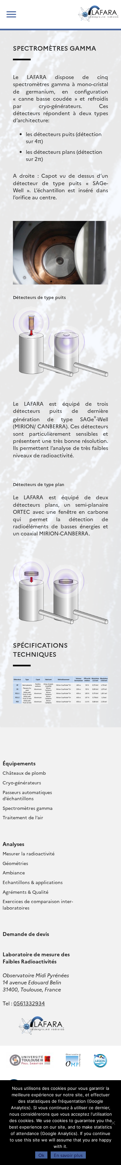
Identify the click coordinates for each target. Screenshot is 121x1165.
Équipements (19, 763)
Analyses (13, 843)
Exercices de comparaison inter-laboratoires (38, 904)
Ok (41, 1155)
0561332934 (29, 1003)
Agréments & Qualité (25, 892)
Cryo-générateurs (22, 782)
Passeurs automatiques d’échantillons (27, 795)
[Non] (113, 1123)
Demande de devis (26, 933)
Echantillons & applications (33, 882)
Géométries (15, 863)
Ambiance (14, 872)
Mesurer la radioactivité (29, 853)
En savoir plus (68, 1155)
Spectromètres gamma (28, 808)
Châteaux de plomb (24, 773)
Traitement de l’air (23, 817)
